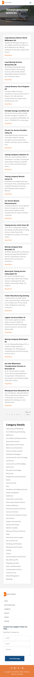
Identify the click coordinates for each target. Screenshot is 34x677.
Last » (28, 414)
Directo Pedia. (19, 672)
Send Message (14, 658)
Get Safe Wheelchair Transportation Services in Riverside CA (15, 366)
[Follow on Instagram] (15, 668)
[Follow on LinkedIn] (22, 668)
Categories (7, 609)
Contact (6, 617)
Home (8, 19)
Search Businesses (9, 605)
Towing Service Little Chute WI (17, 225)
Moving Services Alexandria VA (17, 391)
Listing (13, 19)
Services (6, 613)
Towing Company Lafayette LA (16, 155)
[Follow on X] (19, 668)
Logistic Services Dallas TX (15, 317)
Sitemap (6, 621)
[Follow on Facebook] (11, 668)
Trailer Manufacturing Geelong (17, 296)
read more (8, 55)
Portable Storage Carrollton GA (17, 111)
